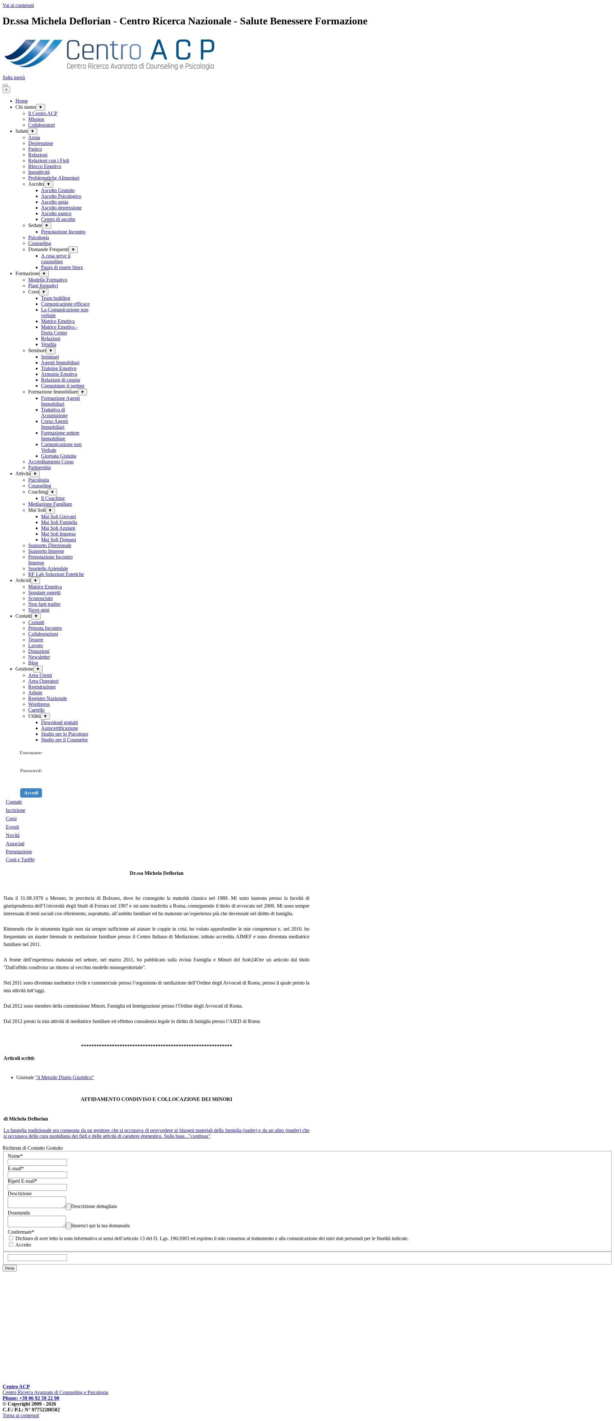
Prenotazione (19, 851)
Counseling (39, 243)
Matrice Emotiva (58, 321)
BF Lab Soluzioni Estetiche (56, 574)
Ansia (34, 137)
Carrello (36, 710)
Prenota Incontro (45, 628)
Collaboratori (41, 125)
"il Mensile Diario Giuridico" (64, 1077)
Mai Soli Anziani (58, 528)
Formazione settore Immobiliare (60, 435)
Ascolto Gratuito (58, 190)
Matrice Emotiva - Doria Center (59, 329)
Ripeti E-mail (22, 1181)
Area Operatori (43, 681)
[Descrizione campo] (68, 1206)
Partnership (39, 467)
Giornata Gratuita (58, 456)
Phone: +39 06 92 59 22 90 (31, 1398)
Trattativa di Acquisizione (54, 412)
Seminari (50, 356)
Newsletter (39, 657)
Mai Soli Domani (58, 539)
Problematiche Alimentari (53, 178)
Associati (15, 843)
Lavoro (35, 645)
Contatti (36, 622)
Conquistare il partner (63, 385)
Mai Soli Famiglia (59, 522)
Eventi (12, 827)
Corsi (11, 818)
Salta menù (14, 77)
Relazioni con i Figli (48, 160)
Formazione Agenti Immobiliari (60, 401)
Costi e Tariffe (20, 859)
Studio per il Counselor (64, 739)
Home (21, 101)
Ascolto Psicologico (61, 196)
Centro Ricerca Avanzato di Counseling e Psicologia (55, 1392)
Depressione (40, 143)
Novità (13, 835)
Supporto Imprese (46, 551)
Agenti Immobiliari (60, 362)
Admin (35, 692)
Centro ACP (16, 1386)
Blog (33, 662)
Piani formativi (43, 285)
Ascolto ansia (54, 202)
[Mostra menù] (5, 85)
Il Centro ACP (42, 113)
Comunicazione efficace (65, 304)
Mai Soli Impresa (58, 534)
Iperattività (39, 172)
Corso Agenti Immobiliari (54, 424)
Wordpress (39, 704)
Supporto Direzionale (49, 545)
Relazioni (37, 154)
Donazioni (38, 651)
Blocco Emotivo (44, 166)
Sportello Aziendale (48, 568)
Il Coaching (53, 498)
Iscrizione (15, 810)
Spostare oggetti (44, 592)
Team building (55, 298)
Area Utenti (40, 675)
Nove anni (38, 610)
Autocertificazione (59, 728)
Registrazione (42, 686)
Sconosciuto (40, 598)
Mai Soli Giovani (58, 516)
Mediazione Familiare (50, 504)
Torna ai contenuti (21, 1415)
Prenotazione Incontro (63, 231)
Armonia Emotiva (59, 374)
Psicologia (38, 237)
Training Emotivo (59, 368)
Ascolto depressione (61, 207)
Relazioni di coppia (60, 380)
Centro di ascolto (58, 219)
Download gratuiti (59, 722)
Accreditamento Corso (51, 461)
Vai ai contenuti (18, 5)
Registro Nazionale (47, 698)
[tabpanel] (307, 831)
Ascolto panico (56, 213)
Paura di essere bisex (62, 267)
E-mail (16, 1168)
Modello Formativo (47, 280)
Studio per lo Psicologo (64, 734)
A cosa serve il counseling (55, 258)
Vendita (48, 344)
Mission (36, 119)
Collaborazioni (43, 634)
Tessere (35, 639)
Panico (35, 149)
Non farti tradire (44, 604)
